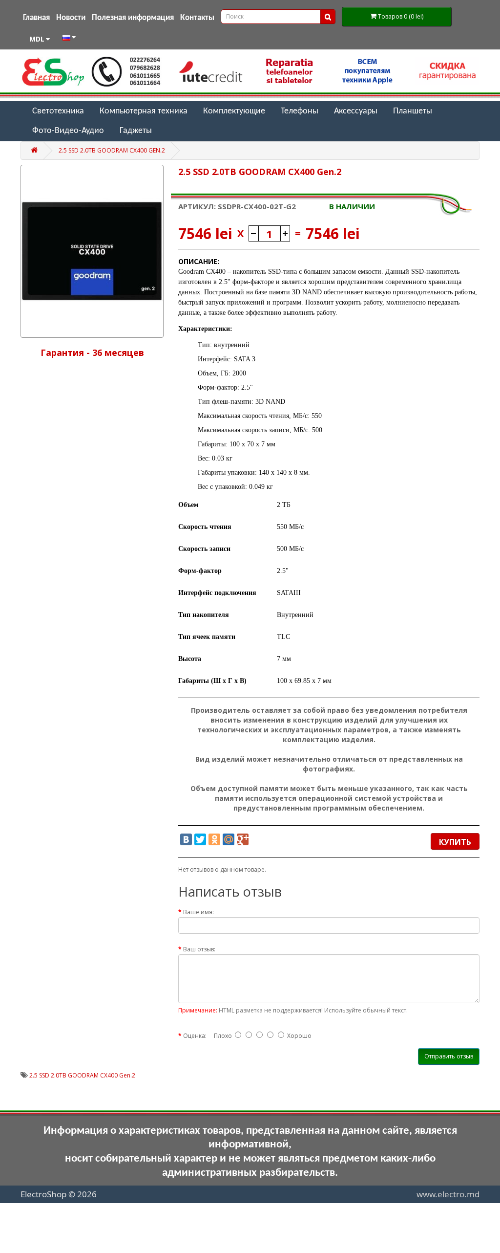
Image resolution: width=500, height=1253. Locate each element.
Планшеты (412, 111)
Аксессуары (355, 111)
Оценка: (195, 1036)
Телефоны (299, 111)
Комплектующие (234, 111)
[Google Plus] (243, 839)
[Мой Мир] (228, 839)
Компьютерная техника (144, 111)
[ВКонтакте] (186, 839)
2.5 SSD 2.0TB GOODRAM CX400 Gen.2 (112, 150)
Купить (455, 841)
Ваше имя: (198, 912)
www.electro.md (448, 1194)
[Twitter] (200, 839)
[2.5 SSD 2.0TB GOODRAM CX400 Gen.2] (92, 251)
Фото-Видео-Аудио (68, 130)
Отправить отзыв (448, 1056)
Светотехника (58, 111)
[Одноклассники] (214, 839)
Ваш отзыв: (199, 949)
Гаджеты (136, 130)
